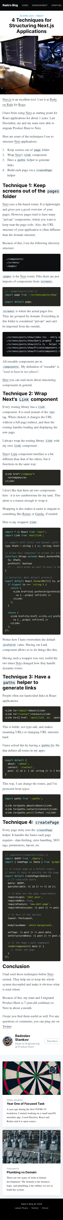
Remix (26, 514)
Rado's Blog (10, 5)
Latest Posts (21, 1208)
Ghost (45, 1208)
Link (14, 454)
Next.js (7, 99)
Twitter (7, 1026)
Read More (52, 1041)
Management (40, 5)
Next (29, 113)
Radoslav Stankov (22, 1038)
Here (6, 380)
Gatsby (39, 514)
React (40, 16)
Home (25, 5)
